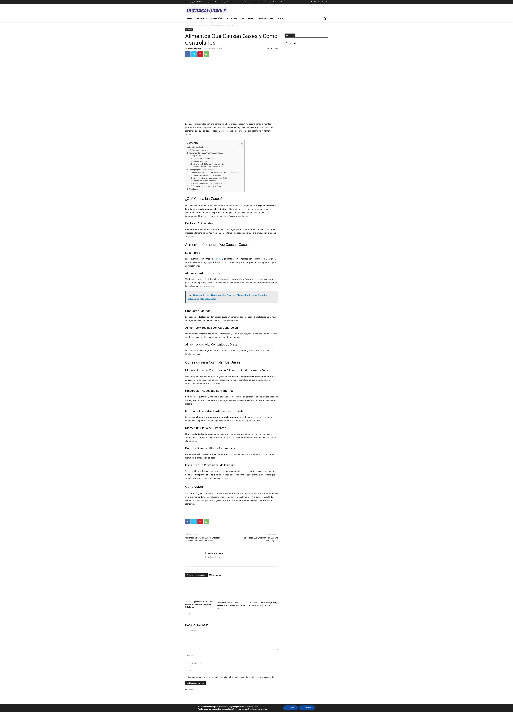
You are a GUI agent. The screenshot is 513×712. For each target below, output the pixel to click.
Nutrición (195, 26)
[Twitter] (318, 1)
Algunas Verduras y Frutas (203, 158)
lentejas (217, 259)
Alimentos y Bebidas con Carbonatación (208, 164)
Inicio (187, 26)
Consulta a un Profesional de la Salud (207, 186)
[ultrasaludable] (206, 10)
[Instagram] (315, 1)
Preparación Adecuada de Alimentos (207, 175)
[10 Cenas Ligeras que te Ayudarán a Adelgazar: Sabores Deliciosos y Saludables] (199, 590)
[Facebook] (311, 1)
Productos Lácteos (200, 161)
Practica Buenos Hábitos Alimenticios (207, 183)
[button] (324, 18)
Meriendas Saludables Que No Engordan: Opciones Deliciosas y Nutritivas (203, 539)
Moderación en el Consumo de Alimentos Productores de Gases (217, 172)
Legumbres (196, 156)
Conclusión (193, 189)
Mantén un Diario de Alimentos (204, 181)
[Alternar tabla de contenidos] (239, 143)
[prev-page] (187, 613)
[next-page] (191, 613)
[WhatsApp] (206, 54)
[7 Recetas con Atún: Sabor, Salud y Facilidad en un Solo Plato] (263, 591)
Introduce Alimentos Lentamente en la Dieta (210, 178)
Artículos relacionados (196, 575)
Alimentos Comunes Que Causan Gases (206, 153)
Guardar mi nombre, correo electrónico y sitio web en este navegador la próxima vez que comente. (231, 677)
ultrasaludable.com (195, 48)
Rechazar (307, 708)
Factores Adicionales (200, 150)
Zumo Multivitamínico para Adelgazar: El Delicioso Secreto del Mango (231, 605)
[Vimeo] (322, 1)
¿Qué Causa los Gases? (198, 147)
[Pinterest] (200, 54)
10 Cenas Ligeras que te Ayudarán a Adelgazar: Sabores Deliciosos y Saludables (199, 604)
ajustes (264, 709)
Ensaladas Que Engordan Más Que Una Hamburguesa (261, 539)
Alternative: (190, 689)
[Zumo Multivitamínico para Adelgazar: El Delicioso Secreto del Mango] (231, 591)
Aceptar (290, 708)
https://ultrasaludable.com (213, 557)
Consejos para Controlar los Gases (203, 170)
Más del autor (215, 575)
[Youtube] (326, 1)
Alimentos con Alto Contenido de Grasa (208, 167)
